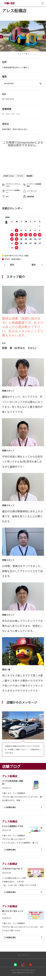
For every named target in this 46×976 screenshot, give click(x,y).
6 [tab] (28, 54)
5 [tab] (26, 54)
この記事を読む (10, 807)
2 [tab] (20, 54)
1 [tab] (18, 54)
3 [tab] (22, 54)
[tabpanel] (23, 36)
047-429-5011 (9, 83)
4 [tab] (24, 54)
